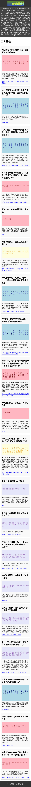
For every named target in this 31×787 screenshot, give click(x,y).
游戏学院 (4, 600)
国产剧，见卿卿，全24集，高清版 (11, 535)
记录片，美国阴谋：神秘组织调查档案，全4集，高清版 (15, 12)
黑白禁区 (4, 431)
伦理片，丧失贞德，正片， (9, 745)
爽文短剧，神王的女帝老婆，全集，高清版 (14, 672)
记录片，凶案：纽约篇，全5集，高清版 (13, 311)
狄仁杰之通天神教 (10, 14)
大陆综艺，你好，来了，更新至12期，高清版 (14, 568)
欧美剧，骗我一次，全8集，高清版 (11, 635)
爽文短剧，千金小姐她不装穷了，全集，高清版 (15, 165)
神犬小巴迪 (25, 27)
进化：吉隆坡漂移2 (20, 8)
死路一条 (4, 234)
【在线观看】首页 (8, 8)
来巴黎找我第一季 (7, 709)
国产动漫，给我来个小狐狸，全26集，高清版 (14, 202)
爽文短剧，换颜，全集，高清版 (15, 10)
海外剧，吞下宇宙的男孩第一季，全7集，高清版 (15, 777)
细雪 (3, 505)
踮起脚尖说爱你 (18, 22)
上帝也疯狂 (5, 122)
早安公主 (5, 29)
